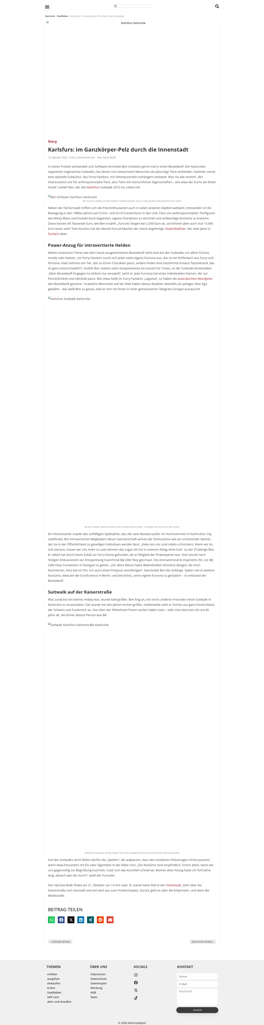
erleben (52, 974)
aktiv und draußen (59, 1001)
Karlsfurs (93, 187)
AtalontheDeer (175, 229)
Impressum (97, 974)
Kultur (51, 988)
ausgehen (53, 979)
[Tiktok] (136, 998)
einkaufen (53, 983)
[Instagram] (136, 975)
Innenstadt (173, 885)
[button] (51, 919)
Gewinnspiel (98, 983)
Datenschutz (98, 979)
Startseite (50, 16)
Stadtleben (62, 16)
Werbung (96, 988)
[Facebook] (136, 982)
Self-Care (53, 997)
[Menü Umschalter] (47, 7)
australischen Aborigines (195, 279)
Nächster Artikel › (203, 941)
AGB (93, 992)
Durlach (53, 234)
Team (93, 997)
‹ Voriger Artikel (60, 941)
